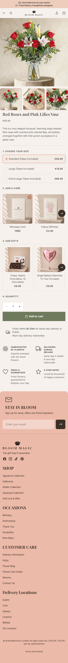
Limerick (7, 616)
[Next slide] (61, 213)
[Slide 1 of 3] (11, 99)
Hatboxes (8, 481)
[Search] (11, 13)
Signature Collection (13, 475)
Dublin (6, 599)
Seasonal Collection (13, 492)
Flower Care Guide (12, 571)
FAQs (5, 560)
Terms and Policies (34, 651)
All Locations (9, 628)
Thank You (8, 526)
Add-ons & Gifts (11, 498)
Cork (5, 605)
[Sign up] (60, 424)
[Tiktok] (16, 459)
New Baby (8, 538)
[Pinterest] (22, 459)
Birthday (7, 515)
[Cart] (64, 13)
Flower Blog (9, 566)
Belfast (6, 622)
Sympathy (8, 532)
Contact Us (9, 583)
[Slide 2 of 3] (34, 99)
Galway (7, 611)
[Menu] (4, 13)
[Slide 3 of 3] (57, 99)
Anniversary (9, 520)
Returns (7, 577)
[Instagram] (10, 459)
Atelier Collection (12, 487)
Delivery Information (13, 554)
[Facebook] (5, 459)
